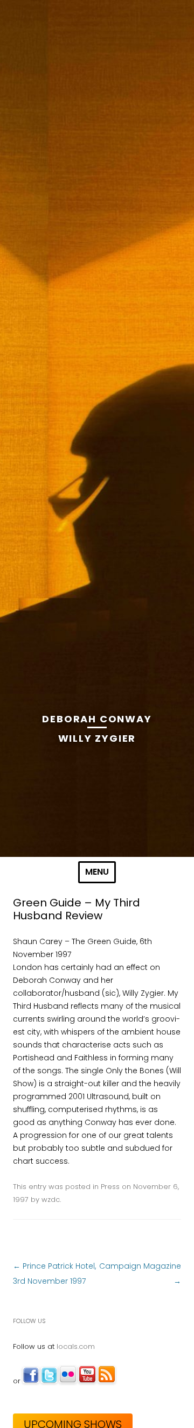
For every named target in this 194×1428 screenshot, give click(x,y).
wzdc (50, 1199)
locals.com (76, 1346)
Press (110, 1186)
